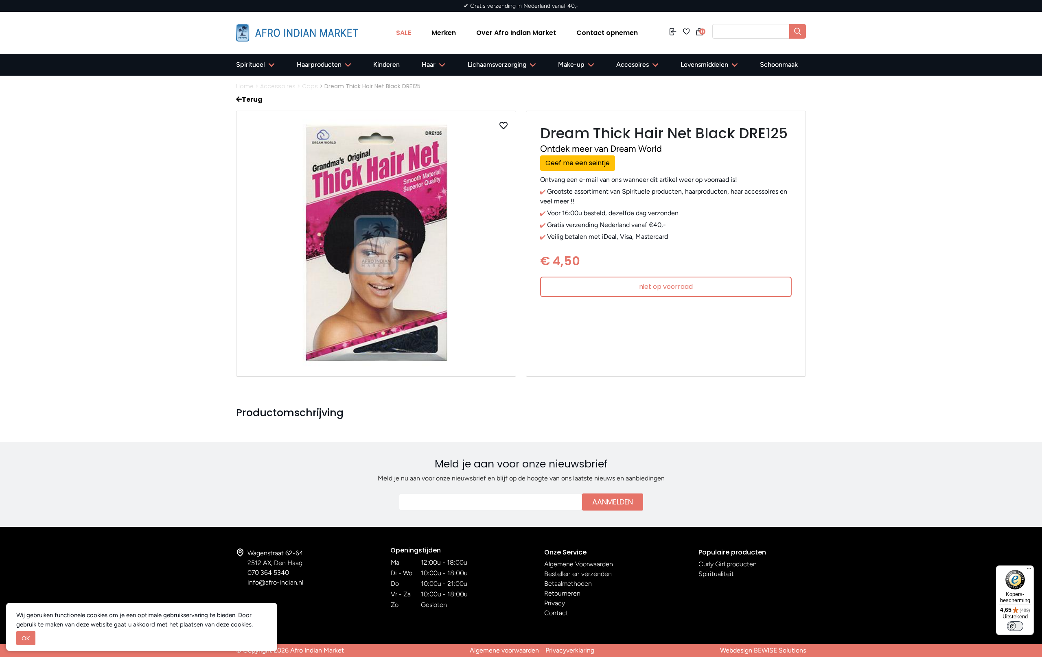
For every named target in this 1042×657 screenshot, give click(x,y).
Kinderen (386, 64)
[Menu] (1029, 570)
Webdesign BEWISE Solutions (763, 650)
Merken (443, 32)
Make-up (571, 64)
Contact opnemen (607, 32)
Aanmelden (612, 502)
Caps (310, 86)
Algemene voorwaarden (504, 650)
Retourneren (562, 593)
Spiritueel (250, 64)
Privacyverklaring (569, 650)
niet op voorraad (666, 286)
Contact (556, 613)
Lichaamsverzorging (497, 64)
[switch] (1015, 626)
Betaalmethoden (568, 583)
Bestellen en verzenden (578, 574)
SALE (403, 32)
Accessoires (278, 86)
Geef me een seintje (577, 163)
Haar (429, 64)
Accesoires (632, 64)
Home (245, 86)
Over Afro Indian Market (516, 32)
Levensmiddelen (704, 64)
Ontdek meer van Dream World (601, 148)
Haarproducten (319, 64)
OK (26, 638)
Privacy (554, 603)
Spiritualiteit (716, 574)
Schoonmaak (779, 64)
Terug (252, 99)
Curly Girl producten (727, 564)
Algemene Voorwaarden (578, 564)
